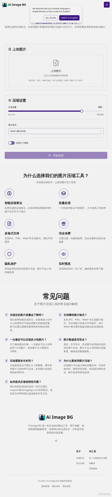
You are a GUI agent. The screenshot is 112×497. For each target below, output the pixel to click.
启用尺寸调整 (22, 143)
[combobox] (56, 131)
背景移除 (93, 468)
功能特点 (80, 458)
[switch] (11, 143)
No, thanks (51, 17)
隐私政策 (45, 486)
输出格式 (12, 124)
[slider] (81, 111)
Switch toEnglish (69, 17)
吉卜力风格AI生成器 (98, 458)
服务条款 (56, 486)
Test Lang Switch (104, 494)
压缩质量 (12, 107)
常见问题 (80, 463)
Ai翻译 (92, 463)
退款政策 (66, 486)
